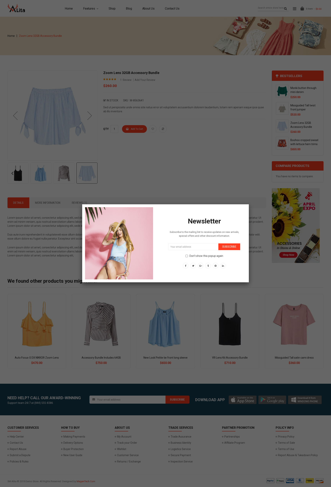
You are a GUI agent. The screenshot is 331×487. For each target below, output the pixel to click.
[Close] (248, 204)
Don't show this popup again (206, 255)
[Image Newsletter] (119, 243)
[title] (185, 266)
